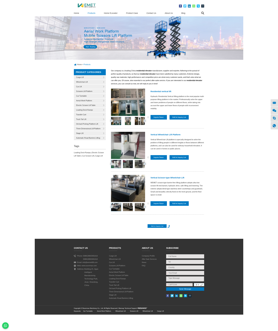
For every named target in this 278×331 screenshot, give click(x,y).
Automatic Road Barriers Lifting (88, 138)
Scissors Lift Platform (84, 91)
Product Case (132, 13)
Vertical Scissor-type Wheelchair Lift (167, 178)
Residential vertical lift (161, 91)
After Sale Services (149, 259)
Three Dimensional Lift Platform (88, 129)
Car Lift (79, 87)
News (144, 262)
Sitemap (121, 308)
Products (91, 13)
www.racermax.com (89, 266)
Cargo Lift (80, 77)
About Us (169, 13)
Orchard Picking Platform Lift (87, 124)
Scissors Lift (134, 311)
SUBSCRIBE (172, 248)
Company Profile (148, 256)
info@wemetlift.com (90, 262)
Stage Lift (79, 133)
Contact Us (151, 13)
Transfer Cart (81, 115)
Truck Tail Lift (81, 119)
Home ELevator (110, 13)
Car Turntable (81, 96)
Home (76, 13)
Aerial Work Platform (84, 101)
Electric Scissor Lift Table (85, 105)
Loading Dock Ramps (84, 110)
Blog (183, 13)
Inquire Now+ (159, 117)
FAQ (143, 266)
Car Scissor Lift (88, 156)
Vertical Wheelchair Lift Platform (165, 135)
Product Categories (88, 72)
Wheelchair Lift (82, 82)
